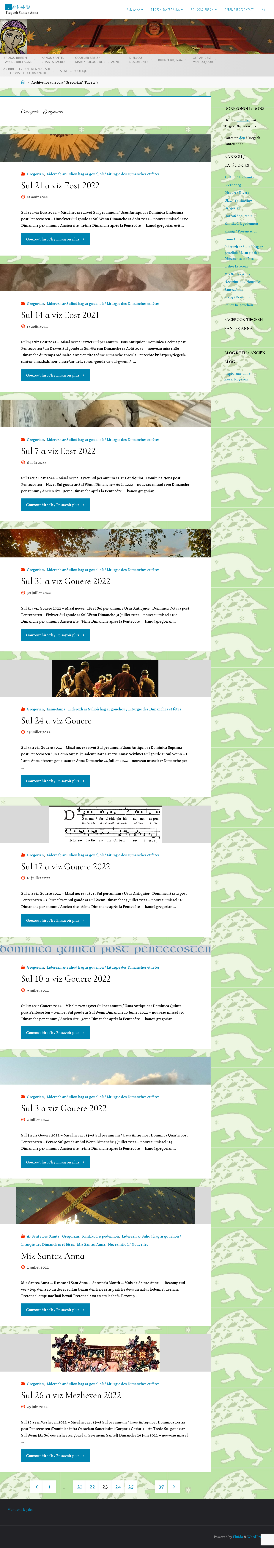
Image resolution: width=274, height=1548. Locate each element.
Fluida (237, 1536)
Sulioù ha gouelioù (238, 304)
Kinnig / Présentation (240, 231)
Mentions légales (20, 1509)
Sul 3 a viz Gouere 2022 (64, 1108)
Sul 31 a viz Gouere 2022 (66, 581)
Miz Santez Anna (91, 1244)
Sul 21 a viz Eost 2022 (60, 185)
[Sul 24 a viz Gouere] (105, 678)
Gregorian (35, 174)
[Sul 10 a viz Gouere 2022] (105, 950)
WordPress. (256, 1536)
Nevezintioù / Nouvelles (128, 1244)
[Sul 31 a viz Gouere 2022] (105, 543)
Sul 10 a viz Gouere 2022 (66, 978)
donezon (243, 120)
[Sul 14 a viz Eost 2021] (105, 277)
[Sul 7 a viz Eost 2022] (105, 413)
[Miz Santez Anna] (105, 1205)
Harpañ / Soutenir (238, 215)
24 (118, 1486)
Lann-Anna (56, 709)
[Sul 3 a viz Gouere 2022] (105, 1071)
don (242, 137)
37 (161, 1486)
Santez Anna (233, 289)
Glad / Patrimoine (238, 200)
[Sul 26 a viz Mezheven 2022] (105, 1353)
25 (131, 1486)
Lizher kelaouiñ (236, 266)
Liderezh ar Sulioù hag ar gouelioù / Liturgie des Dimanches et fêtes (103, 174)
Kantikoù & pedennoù (100, 1236)
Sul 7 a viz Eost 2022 (58, 451)
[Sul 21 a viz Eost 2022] (105, 148)
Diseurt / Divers (236, 192)
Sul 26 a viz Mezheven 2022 (71, 1395)
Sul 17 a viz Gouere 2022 (65, 866)
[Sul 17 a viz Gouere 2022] (105, 824)
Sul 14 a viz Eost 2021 (60, 315)
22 (92, 1486)
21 (79, 1486)
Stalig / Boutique (237, 297)
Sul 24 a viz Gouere (56, 720)
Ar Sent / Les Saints (43, 1236)
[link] (264, 9)
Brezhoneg (232, 184)
